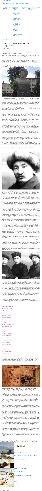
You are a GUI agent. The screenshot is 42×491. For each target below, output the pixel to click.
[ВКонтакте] (17, 446)
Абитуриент (16, 8)
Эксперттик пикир (18, 34)
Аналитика (10, 7)
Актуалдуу (16, 9)
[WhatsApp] (21, 446)
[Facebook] (21, 488)
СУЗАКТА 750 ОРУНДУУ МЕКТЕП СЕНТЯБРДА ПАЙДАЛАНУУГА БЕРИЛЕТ (17, 475)
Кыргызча (5, 0)
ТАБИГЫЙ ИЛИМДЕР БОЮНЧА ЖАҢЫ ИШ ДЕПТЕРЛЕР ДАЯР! (14, 459)
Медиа (29, 7)
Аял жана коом (17, 13)
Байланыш (37, 7)
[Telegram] (24, 446)
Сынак (15, 14)
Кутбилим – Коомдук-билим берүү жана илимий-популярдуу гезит (15, 3)
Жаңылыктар (15, 7)
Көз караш (16, 29)
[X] (18, 446)
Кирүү (39, 1)
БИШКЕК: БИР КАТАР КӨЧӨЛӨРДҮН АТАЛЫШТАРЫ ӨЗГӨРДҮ (14, 452)
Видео (30, 9)
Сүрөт (30, 10)
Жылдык (16, 35)
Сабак (15, 30)
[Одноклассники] (20, 446)
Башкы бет (5, 39)
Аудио (30, 8)
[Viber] (23, 446)
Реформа (16, 23)
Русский (8, 0)
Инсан (15, 15)
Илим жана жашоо (18, 19)
